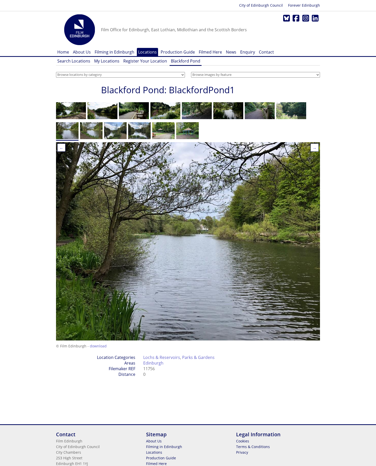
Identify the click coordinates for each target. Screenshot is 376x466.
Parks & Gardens (198, 357)
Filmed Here (210, 52)
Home (63, 52)
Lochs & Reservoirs (161, 357)
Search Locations (73, 61)
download (98, 346)
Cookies (242, 441)
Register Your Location (145, 61)
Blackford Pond (185, 61)
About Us (82, 52)
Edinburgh (153, 363)
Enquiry (247, 52)
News (231, 52)
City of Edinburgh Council (261, 5)
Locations (147, 52)
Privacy (242, 452)
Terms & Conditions (253, 446)
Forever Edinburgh (304, 5)
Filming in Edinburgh (114, 52)
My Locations (106, 61)
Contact (266, 52)
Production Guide (178, 52)
